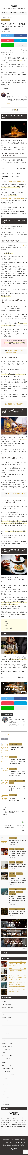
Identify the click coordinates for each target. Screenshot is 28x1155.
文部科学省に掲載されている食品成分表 (12, 198)
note (8, 103)
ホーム (11, 1142)
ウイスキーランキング (13, 1141)
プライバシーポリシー (18, 1142)
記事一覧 (22, 1145)
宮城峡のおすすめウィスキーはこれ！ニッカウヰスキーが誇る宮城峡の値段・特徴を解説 (17, 880)
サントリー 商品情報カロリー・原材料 (15, 181)
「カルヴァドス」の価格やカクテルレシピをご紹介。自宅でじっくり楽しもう (17, 761)
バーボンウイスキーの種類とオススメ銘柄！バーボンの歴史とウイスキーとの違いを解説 (17, 853)
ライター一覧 (13, 1144)
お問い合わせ (20, 1144)
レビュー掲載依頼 (15, 1145)
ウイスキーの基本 (6, 734)
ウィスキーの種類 (15, 1139)
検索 (24, 948)
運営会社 (7, 1144)
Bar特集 (6, 1142)
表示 (16, 110)
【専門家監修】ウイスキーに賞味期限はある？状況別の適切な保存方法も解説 (17, 773)
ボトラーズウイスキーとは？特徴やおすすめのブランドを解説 (17, 788)
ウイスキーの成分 (20, 245)
